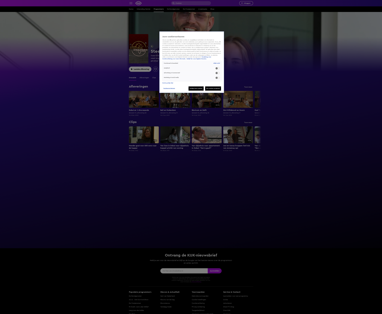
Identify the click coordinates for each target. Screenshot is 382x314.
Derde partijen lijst (167, 83)
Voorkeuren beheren (169, 88)
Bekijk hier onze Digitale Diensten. (197, 58)
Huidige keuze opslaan (196, 88)
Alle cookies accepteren (213, 88)
